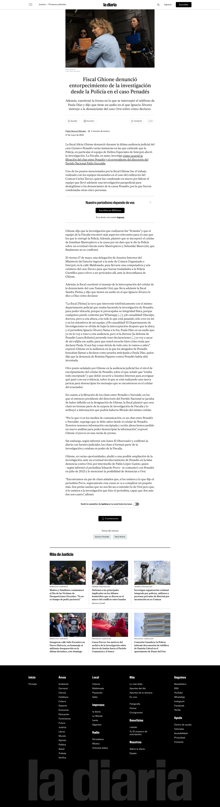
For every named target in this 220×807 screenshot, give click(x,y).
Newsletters (180, 684)
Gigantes (96, 724)
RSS (176, 688)
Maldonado (98, 688)
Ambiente (63, 684)
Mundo (62, 736)
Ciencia (62, 692)
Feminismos (65, 718)
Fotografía (135, 704)
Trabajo (62, 753)
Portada (33, 684)
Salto (95, 697)
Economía (64, 710)
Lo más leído (136, 684)
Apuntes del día (138, 688)
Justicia (42, 4)
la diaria (96, 711)
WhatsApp (179, 697)
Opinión (62, 740)
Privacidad (179, 737)
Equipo (133, 753)
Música (96, 743)
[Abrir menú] (31, 5)
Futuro (62, 723)
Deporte (63, 705)
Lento (95, 720)
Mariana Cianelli (98, 603)
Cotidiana (63, 697)
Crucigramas (136, 712)
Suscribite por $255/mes (110, 210)
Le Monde (97, 716)
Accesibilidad (181, 733)
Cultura (62, 701)
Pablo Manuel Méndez (75, 131)
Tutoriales (179, 729)
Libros (62, 731)
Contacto (178, 742)
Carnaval (63, 688)
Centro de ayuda (182, 724)
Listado (133, 727)
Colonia (96, 684)
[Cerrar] (150, 202)
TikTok (177, 710)
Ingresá (120, 217)
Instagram (179, 701)
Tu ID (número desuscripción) (138, 733)
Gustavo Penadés (102, 537)
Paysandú (97, 692)
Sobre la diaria (137, 749)
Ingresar (168, 4)
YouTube (178, 692)
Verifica (62, 757)
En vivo (133, 697)
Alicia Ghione (120, 537)
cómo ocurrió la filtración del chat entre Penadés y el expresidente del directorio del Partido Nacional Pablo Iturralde (106, 159)
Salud (61, 749)
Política (62, 744)
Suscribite (183, 4)
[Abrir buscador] (158, 4)
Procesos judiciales (57, 4)
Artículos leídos (100, 748)
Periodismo (98, 739)
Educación (64, 714)
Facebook (179, 705)
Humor (133, 708)
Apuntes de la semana (141, 692)
